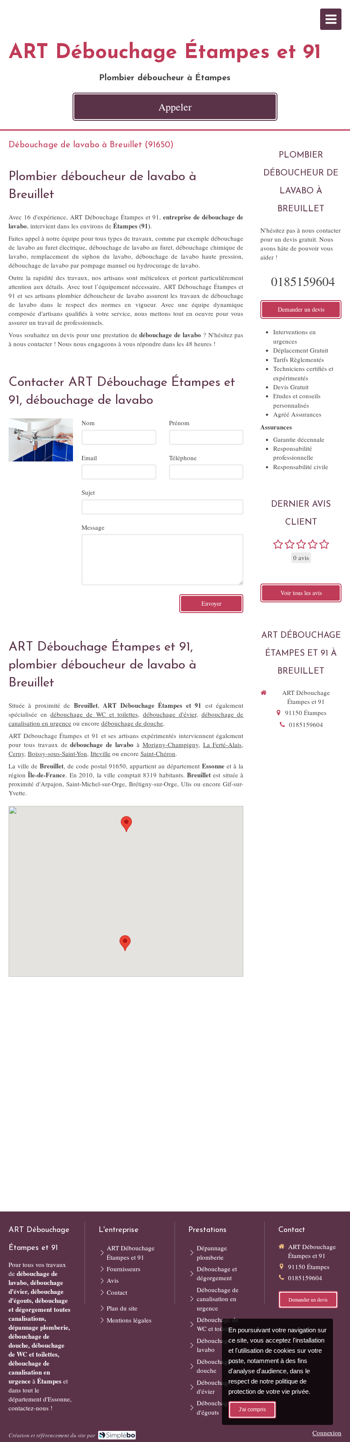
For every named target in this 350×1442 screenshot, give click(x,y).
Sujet (88, 492)
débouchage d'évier (169, 714)
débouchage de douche (132, 723)
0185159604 (303, 280)
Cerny (16, 753)
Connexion (326, 1432)
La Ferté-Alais (222, 744)
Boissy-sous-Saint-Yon (57, 753)
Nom (88, 422)
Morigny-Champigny (170, 744)
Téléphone (183, 457)
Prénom (179, 422)
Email (89, 457)
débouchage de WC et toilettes (94, 714)
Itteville (100, 753)
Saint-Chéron (157, 753)
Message (93, 527)
